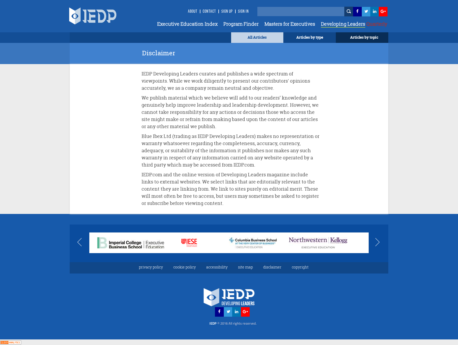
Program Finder (241, 24)
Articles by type (309, 37)
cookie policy (184, 267)
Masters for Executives (290, 24)
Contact (209, 12)
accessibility (217, 267)
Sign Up (227, 12)
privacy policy (151, 267)
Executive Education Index (187, 24)
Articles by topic (364, 37)
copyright (300, 267)
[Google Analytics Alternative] (10, 341)
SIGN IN (243, 12)
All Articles (257, 37)
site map (245, 267)
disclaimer (272, 267)
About (192, 12)
